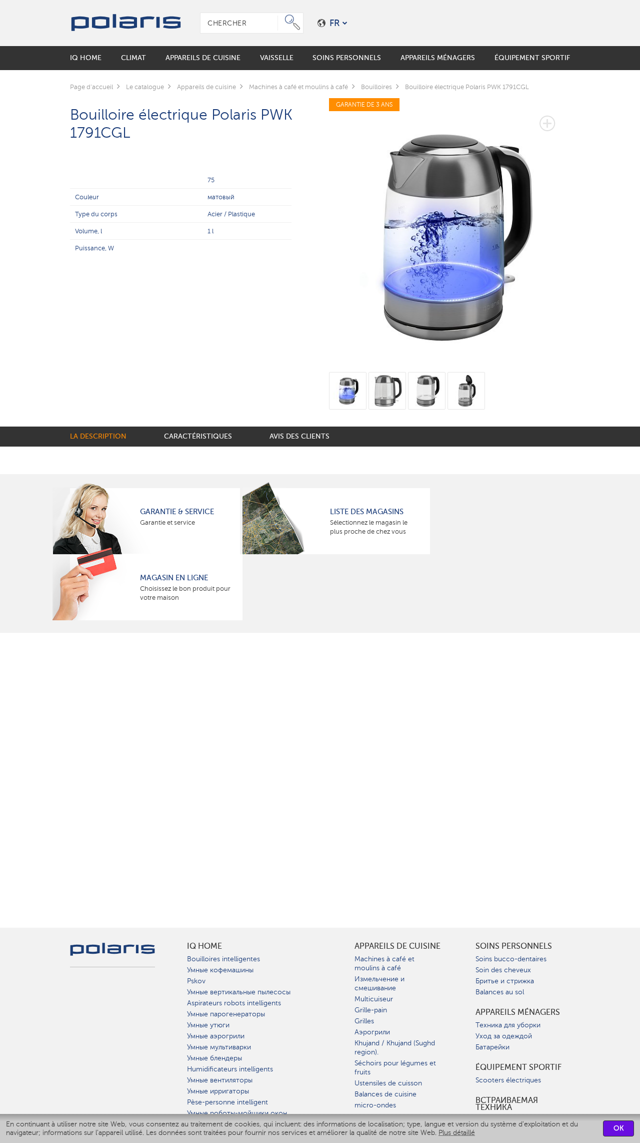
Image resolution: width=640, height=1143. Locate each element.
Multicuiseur (373, 999)
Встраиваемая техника (507, 1104)
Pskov (196, 981)
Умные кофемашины (220, 970)
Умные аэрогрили (215, 1036)
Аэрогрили (372, 1032)
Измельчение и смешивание (379, 983)
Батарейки (493, 1047)
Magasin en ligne (174, 577)
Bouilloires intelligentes (223, 959)
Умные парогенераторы (226, 1014)
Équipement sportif (519, 1067)
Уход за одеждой (504, 1036)
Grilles (364, 1021)
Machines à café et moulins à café (384, 963)
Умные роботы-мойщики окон (237, 1113)
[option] (449, 228)
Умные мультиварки (219, 1047)
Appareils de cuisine (397, 946)
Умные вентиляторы (219, 1080)
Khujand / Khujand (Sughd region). (394, 1047)
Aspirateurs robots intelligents (234, 1003)
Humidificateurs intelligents (230, 1069)
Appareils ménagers (518, 1012)
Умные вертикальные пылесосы (238, 992)
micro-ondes (375, 1105)
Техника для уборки (508, 1025)
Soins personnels (514, 946)
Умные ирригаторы (218, 1091)
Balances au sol (500, 992)
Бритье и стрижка (505, 981)
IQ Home (204, 946)
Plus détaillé (456, 1132)
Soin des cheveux (503, 970)
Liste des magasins (367, 511)
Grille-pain (370, 1010)
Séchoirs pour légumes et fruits (395, 1067)
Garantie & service (177, 511)
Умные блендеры (214, 1058)
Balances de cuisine (385, 1094)
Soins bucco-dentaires (511, 959)
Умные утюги (208, 1025)
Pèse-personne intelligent (227, 1102)
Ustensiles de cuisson (388, 1083)
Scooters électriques (508, 1080)
